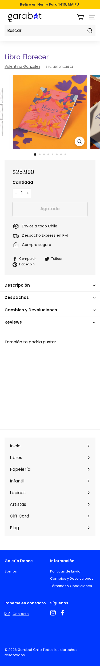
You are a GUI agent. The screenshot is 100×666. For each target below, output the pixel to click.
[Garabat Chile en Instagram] (53, 613)
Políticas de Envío (65, 571)
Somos (11, 571)
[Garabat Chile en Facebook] (62, 613)
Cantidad (23, 182)
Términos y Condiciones (71, 585)
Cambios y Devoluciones (71, 578)
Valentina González (22, 66)
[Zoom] (80, 141)
